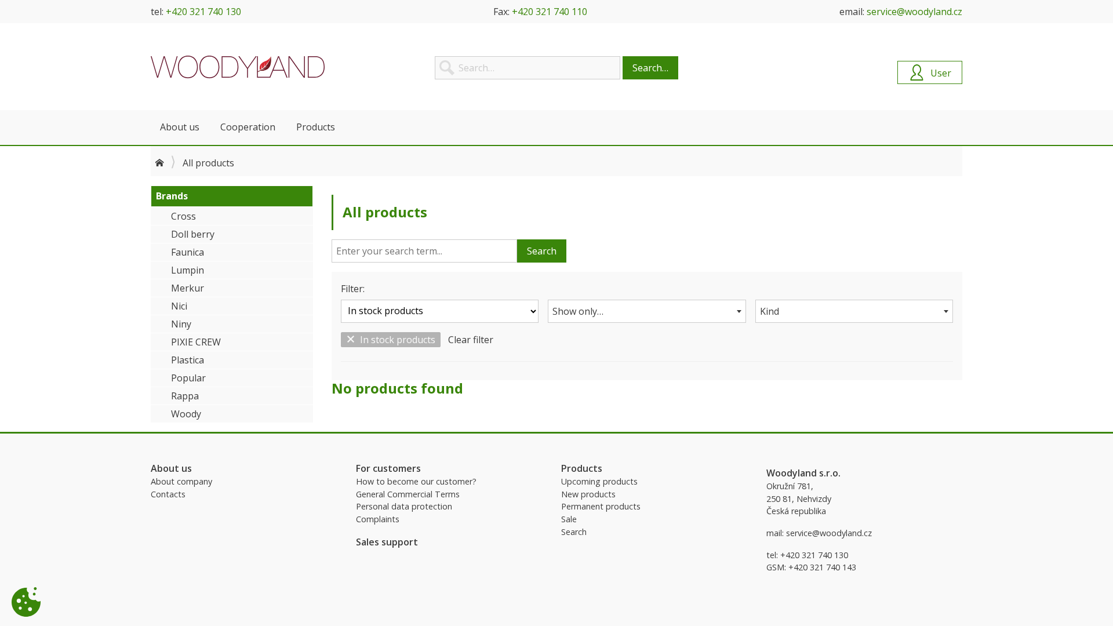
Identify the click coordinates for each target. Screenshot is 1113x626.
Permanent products (601, 506)
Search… (650, 67)
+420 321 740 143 (822, 567)
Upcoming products (599, 481)
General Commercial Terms (408, 494)
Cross (183, 216)
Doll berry (192, 234)
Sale (569, 519)
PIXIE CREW (196, 342)
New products (588, 494)
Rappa (185, 396)
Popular (188, 378)
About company (181, 481)
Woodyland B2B (238, 67)
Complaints (377, 519)
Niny (181, 324)
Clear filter (470, 339)
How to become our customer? (416, 481)
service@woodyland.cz (914, 11)
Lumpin (187, 270)
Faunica (187, 252)
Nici (179, 306)
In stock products (397, 339)
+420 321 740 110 (549, 11)
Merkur (187, 288)
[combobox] (646, 311)
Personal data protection (404, 506)
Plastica (187, 360)
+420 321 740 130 (203, 11)
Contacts (168, 494)
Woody (186, 413)
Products (315, 127)
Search (541, 251)
